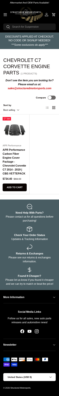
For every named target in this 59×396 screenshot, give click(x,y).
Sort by (7, 105)
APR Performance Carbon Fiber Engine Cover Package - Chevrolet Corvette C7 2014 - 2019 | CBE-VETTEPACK (14, 161)
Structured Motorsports (20, 388)
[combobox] (29, 27)
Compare (41, 97)
